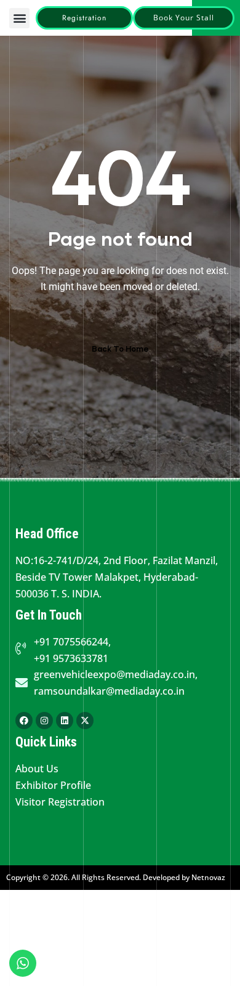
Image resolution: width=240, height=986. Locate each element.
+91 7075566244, (72, 642)
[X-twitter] (85, 720)
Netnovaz (208, 877)
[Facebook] (24, 720)
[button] (19, 18)
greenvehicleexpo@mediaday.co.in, (116, 674)
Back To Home (120, 349)
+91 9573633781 (71, 658)
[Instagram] (44, 720)
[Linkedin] (64, 720)
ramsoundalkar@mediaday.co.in (109, 691)
